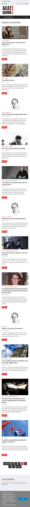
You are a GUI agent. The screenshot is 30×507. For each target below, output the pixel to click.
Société (15, 180)
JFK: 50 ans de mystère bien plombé (13, 148)
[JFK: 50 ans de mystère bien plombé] (15, 138)
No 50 (6, 438)
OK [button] (23, 499)
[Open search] (26, 17)
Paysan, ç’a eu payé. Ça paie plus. (12, 328)
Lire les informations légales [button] (9, 504)
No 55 (10, 112)
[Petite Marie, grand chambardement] (15, 208)
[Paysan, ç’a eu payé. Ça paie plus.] (15, 318)
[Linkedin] (23, 3)
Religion (6, 78)
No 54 (3, 180)
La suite (4, 59)
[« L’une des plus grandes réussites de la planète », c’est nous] (15, 428)
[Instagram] (21, 3)
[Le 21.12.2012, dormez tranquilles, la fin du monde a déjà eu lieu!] (15, 350)
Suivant (19, 466)
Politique (7, 40)
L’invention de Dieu (8, 80)
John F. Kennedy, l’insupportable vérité (14, 114)
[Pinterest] (27, 3)
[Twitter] (19, 3)
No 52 (6, 326)
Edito (3, 112)
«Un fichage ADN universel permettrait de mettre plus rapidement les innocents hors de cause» (15, 290)
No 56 (3, 78)
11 (13, 466)
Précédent (7, 463)
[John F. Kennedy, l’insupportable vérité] (15, 104)
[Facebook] (17, 3)
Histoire (6, 112)
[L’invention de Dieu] (15, 70)
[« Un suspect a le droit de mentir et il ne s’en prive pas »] (15, 172)
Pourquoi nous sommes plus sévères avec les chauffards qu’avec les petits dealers (13, 400)
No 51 (3, 396)
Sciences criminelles (9, 180)
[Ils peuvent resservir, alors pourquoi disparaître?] (15, 32)
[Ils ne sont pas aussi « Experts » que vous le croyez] (15, 242)
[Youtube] (25, 3)
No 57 (3, 40)
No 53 (6, 216)
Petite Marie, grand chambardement (14, 218)
